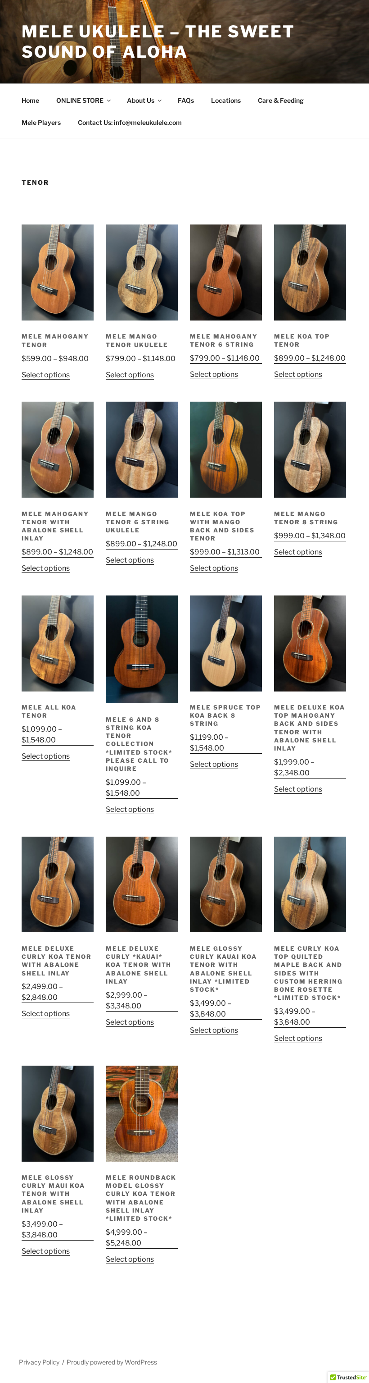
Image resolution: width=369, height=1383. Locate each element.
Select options (46, 375)
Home (30, 100)
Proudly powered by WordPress (112, 1362)
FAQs (186, 100)
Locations (226, 100)
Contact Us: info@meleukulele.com (130, 122)
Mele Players (41, 122)
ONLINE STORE (80, 100)
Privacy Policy (39, 1362)
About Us (140, 100)
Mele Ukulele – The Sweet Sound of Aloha (158, 42)
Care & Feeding (281, 100)
